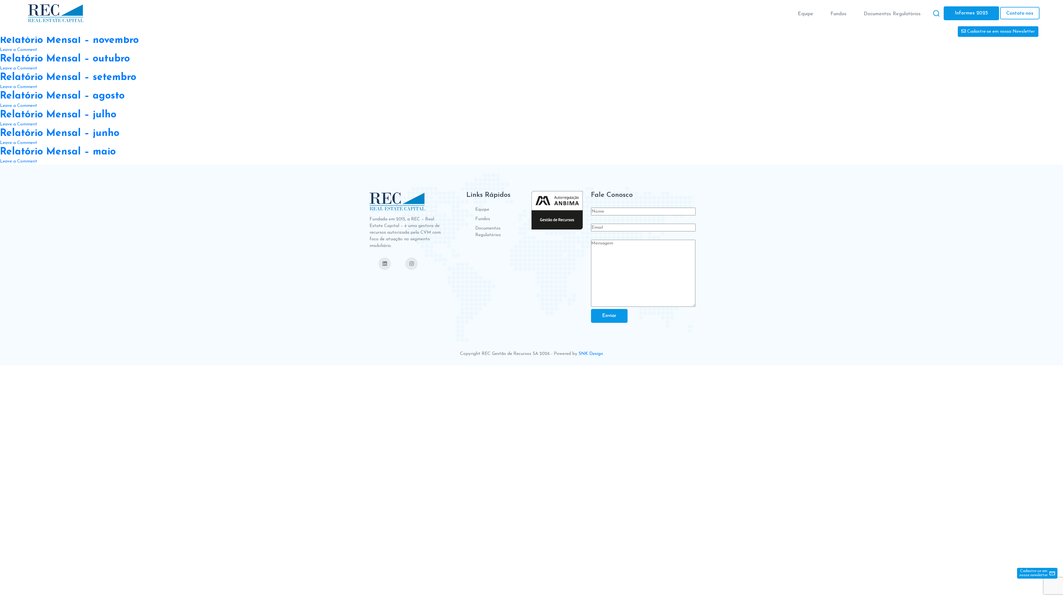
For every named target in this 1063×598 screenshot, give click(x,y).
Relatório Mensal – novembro (69, 40)
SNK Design (591, 354)
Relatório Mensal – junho (59, 133)
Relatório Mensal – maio (58, 152)
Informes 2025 (971, 13)
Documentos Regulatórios (892, 14)
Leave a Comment (18, 50)
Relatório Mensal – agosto (62, 96)
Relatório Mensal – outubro (65, 59)
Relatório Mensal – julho (58, 115)
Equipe (805, 14)
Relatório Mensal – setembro (68, 78)
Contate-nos (1019, 13)
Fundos (838, 14)
